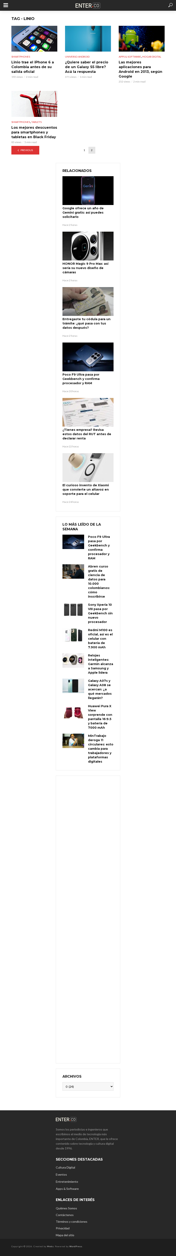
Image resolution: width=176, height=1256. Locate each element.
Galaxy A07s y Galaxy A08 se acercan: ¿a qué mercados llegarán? (100, 689)
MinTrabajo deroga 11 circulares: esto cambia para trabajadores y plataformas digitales (100, 748)
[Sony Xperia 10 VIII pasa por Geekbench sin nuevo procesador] (73, 610)
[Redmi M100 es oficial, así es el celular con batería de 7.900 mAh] (73, 635)
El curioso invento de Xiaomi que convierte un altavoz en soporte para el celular (85, 489)
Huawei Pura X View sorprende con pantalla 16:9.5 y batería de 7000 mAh (100, 717)
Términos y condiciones (71, 1221)
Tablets (36, 122)
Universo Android (77, 56)
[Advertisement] (88, 919)
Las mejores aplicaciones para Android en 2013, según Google (140, 69)
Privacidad (63, 1228)
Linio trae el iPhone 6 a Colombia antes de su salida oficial (32, 67)
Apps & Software (130, 56)
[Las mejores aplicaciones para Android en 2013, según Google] (142, 39)
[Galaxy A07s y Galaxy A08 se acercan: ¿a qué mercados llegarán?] (73, 686)
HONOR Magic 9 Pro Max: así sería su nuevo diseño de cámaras (85, 268)
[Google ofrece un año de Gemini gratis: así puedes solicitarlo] (88, 190)
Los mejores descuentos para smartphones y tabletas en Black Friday (34, 132)
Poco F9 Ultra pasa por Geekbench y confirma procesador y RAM (81, 379)
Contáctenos (65, 1215)
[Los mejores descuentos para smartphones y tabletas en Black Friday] (34, 104)
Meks (50, 1246)
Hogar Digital (151, 56)
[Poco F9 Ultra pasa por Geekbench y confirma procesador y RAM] (88, 357)
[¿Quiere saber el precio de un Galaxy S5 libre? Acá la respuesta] (88, 39)
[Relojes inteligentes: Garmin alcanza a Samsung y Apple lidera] (73, 660)
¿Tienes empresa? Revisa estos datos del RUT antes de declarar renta (86, 434)
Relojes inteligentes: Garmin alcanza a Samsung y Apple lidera (100, 664)
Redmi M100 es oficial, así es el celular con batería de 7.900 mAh (100, 638)
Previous (27, 150)
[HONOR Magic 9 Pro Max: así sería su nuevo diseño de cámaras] (88, 246)
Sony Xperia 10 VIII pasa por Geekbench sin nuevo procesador (100, 613)
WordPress (75, 1246)
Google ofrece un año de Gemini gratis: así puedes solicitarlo (83, 212)
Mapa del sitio (65, 1235)
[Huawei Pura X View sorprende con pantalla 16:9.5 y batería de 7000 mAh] (73, 711)
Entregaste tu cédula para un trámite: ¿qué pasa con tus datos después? (86, 323)
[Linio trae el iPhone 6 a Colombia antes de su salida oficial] (34, 39)
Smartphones (20, 56)
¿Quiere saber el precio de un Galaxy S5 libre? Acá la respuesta (86, 67)
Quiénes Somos (66, 1208)
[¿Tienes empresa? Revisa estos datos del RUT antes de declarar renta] (88, 412)
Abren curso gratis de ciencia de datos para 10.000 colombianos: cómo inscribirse (99, 581)
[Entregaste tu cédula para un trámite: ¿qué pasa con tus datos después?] (88, 301)
